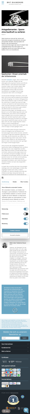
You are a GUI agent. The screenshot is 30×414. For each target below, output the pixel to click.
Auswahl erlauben (15, 235)
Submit (24, 338)
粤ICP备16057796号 (14, 392)
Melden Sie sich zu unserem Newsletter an (15, 333)
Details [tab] (15, 181)
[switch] (26, 214)
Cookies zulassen (15, 230)
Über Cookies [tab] (24, 181)
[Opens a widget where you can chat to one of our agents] (6, 411)
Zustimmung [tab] (5, 181)
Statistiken (9, 80)
